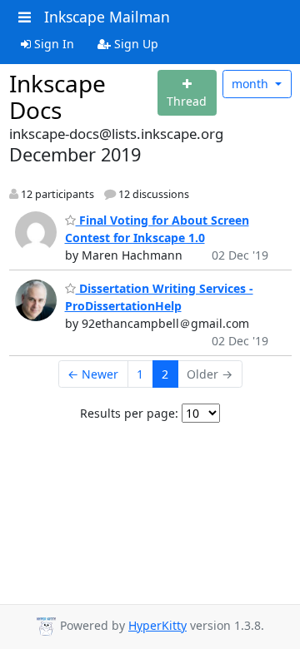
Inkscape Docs (57, 96)
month (252, 84)
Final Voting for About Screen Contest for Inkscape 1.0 (157, 228)
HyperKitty (157, 625)
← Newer (93, 374)
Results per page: (129, 413)
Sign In (52, 44)
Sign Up (134, 44)
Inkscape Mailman (107, 17)
